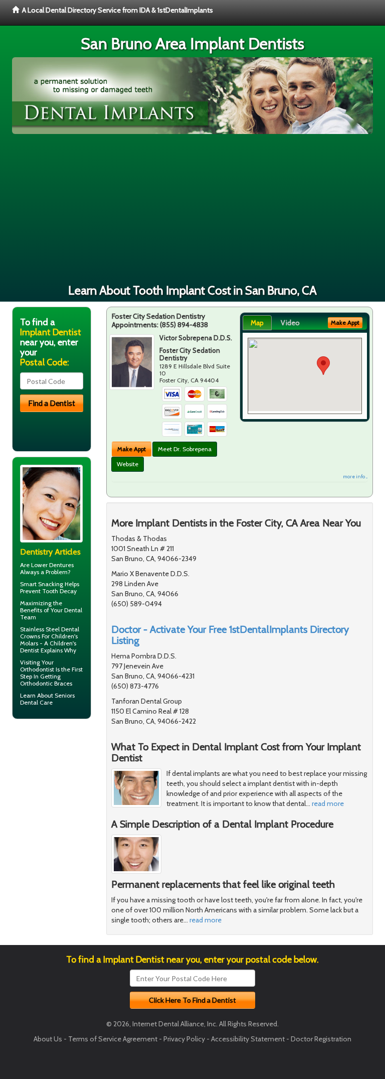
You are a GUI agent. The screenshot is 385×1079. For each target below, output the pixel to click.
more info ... (355, 476)
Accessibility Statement (248, 1038)
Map (257, 322)
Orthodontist (37, 669)
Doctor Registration (321, 1038)
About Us (48, 1038)
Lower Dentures (52, 565)
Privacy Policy (184, 1038)
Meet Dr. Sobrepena (185, 449)
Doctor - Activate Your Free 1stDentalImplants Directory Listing (230, 634)
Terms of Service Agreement (112, 1038)
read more (328, 803)
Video (290, 322)
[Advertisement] (192, 209)
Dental (73, 610)
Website (127, 464)
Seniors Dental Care (47, 699)
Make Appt (131, 449)
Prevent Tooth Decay (48, 591)
